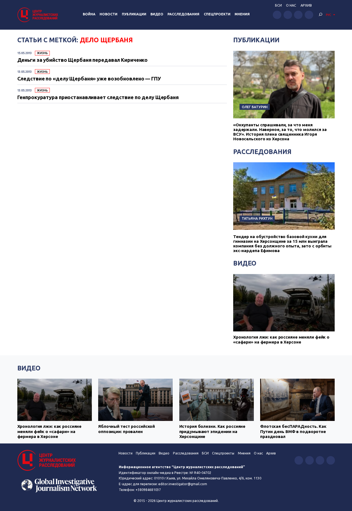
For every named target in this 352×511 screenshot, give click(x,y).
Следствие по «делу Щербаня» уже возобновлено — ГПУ (89, 78)
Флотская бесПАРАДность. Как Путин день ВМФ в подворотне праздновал (293, 431)
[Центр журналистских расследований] (38, 14)
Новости (108, 14)
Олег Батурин (255, 107)
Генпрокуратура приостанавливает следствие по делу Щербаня (98, 97)
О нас (291, 5)
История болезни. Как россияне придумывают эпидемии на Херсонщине (212, 431)
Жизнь (42, 53)
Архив (306, 5)
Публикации (134, 14)
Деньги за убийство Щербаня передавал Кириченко (82, 59)
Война (89, 14)
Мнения (242, 14)
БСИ (278, 5)
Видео (156, 14)
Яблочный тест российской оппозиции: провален (126, 429)
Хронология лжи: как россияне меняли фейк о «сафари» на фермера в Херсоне (281, 339)
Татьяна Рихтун (257, 218)
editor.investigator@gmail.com (182, 484)
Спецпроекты (223, 453)
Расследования (183, 14)
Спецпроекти (217, 14)
